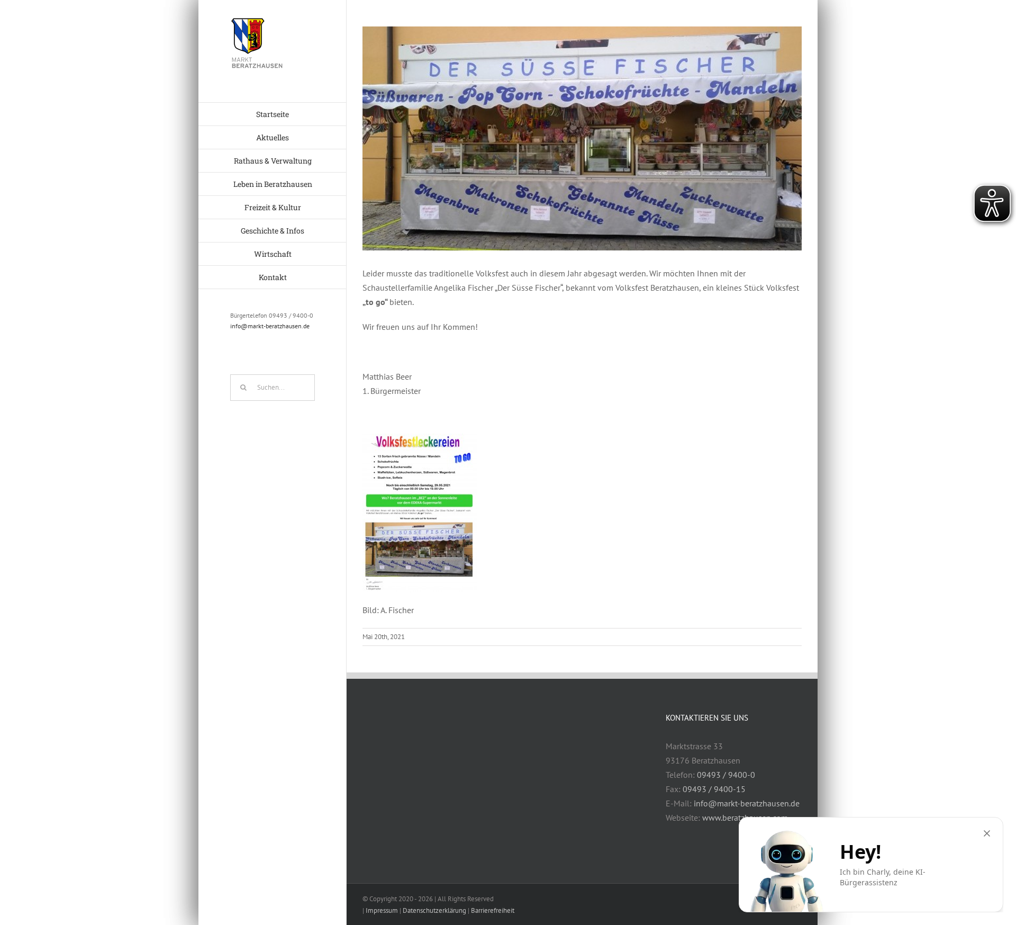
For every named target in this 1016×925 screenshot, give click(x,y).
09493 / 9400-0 (726, 774)
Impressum (382, 910)
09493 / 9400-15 (714, 789)
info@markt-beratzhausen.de (270, 326)
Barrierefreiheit (492, 910)
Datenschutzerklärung (434, 910)
